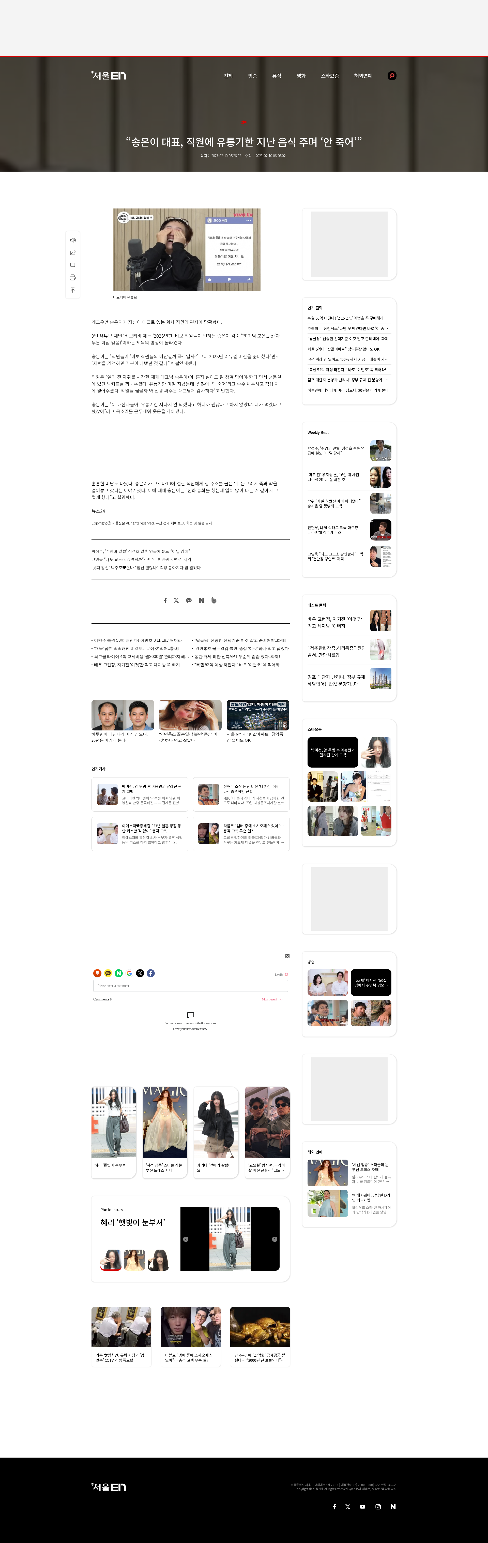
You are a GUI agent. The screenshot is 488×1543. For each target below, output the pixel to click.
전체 (228, 75)
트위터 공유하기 (176, 600)
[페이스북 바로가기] (334, 1507)
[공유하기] (73, 252)
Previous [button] (185, 1238)
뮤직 (276, 75)
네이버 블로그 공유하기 (201, 600)
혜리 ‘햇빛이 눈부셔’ (132, 1222)
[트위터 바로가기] (347, 1507)
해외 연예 (315, 1152)
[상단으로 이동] (73, 290)
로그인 (392, 1484)
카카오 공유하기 (188, 600)
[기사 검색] (388, 75)
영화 (301, 75)
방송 (252, 75)
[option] (230, 1239)
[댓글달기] (73, 265)
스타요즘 (330, 75)
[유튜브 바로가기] (362, 1507)
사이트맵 (380, 1484)
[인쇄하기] (73, 277)
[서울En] (109, 75)
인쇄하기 (73, 277)
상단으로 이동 (73, 290)
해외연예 (363, 75)
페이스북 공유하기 (165, 600)
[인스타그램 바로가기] (378, 1507)
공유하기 (73, 252)
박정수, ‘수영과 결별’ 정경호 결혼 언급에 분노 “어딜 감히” (141, 551)
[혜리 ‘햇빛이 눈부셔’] (230, 1239)
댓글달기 (73, 265)
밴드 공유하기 (214, 600)
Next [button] (274, 1238)
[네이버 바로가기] (393, 1507)
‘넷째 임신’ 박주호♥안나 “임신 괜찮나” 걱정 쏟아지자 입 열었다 (146, 567)
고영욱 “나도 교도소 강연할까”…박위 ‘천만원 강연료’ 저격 (141, 559)
